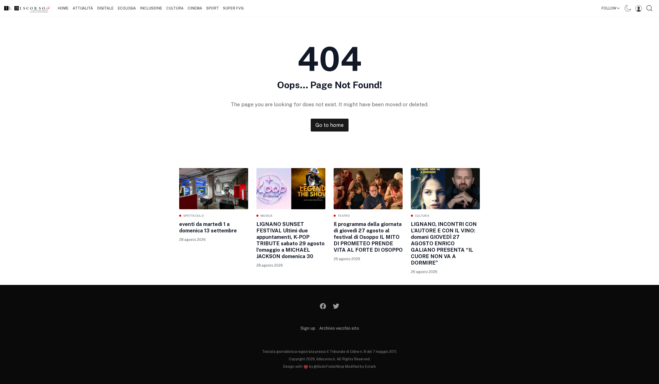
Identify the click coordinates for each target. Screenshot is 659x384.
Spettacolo (193, 215)
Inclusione (151, 8)
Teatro (344, 215)
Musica (267, 215)
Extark (370, 366)
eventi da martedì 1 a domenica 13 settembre (208, 227)
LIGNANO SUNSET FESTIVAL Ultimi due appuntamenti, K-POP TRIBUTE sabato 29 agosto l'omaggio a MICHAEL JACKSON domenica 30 (290, 240)
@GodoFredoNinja (329, 366)
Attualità (83, 8)
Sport (212, 8)
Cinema (195, 8)
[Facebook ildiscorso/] (323, 306)
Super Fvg (233, 8)
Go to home (329, 125)
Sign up (307, 328)
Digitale (105, 8)
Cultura (175, 8)
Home (63, 8)
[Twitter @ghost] (336, 306)
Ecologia (127, 8)
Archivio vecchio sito (339, 328)
